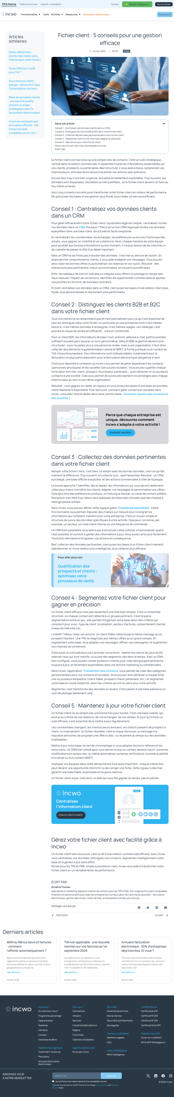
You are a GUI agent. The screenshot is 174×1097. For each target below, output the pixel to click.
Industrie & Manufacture (85, 1025)
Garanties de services (117, 1011)
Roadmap (43, 1025)
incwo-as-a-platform (151, 1037)
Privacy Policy (101, 1085)
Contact (42, 1034)
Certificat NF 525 (149, 1020)
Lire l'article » (14, 972)
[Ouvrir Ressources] (79, 14)
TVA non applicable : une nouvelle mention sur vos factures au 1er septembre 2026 (87, 946)
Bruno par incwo (81, 1051)
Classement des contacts (101, 671)
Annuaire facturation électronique (48, 1063)
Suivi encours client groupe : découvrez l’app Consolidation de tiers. (24, 84)
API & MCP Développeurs (153, 1042)
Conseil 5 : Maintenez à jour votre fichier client (78, 142)
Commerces (79, 1011)
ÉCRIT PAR (60, 149)
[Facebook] (163, 1075)
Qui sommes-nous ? (48, 1011)
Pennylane (43, 1056)
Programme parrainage (49, 1015)
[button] (163, 123)
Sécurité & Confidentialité (120, 1020)
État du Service (114, 1015)
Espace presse (45, 1020)
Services (77, 1020)
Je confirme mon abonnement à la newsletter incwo (81, 1081)
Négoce (76, 1030)
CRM (126, 51)
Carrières (43, 1030)
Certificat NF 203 (149, 1015)
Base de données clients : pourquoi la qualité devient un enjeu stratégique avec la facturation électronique (24, 105)
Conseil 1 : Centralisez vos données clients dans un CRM (82, 128)
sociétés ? (63, 398)
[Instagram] (170, 1075)
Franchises (78, 1034)
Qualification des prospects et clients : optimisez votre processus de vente (77, 573)
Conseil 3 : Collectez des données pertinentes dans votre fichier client (89, 135)
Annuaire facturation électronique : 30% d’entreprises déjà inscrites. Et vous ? (143, 946)
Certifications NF (149, 1011)
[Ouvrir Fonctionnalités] (39, 14)
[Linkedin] (155, 1075)
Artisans (77, 1015)
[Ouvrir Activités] (62, 14)
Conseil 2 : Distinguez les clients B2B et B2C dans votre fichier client (88, 131)
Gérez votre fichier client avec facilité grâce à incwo (80, 145)
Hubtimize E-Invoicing (49, 1051)
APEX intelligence (115, 1054)
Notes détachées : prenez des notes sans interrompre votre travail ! (25, 56)
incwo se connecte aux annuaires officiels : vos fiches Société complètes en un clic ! (24, 127)
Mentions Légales (115, 1037)
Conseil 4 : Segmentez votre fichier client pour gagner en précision (88, 138)
